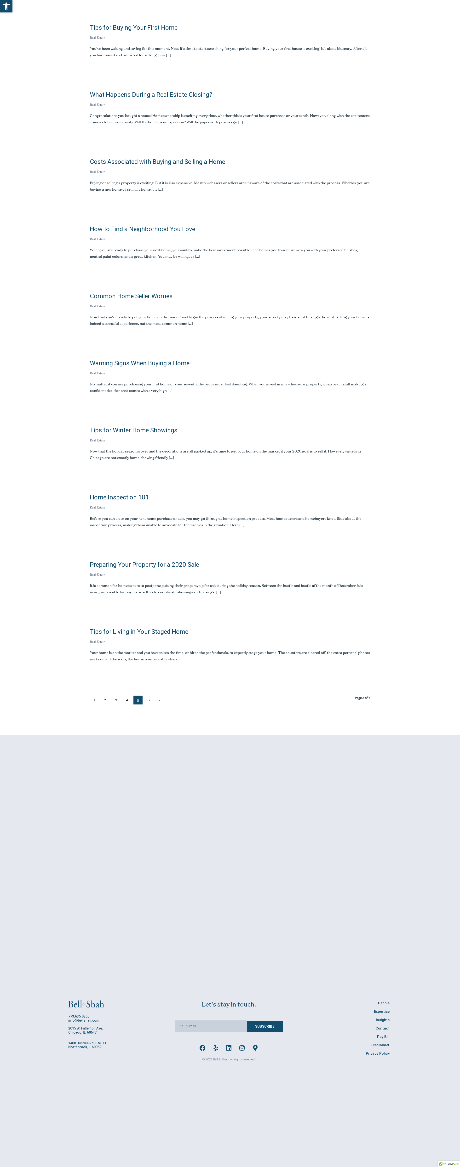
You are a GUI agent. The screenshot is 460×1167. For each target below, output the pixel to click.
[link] (6, 6)
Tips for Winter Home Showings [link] (133, 430)
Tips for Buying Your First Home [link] (134, 27)
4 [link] (127, 700)
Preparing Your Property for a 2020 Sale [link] (144, 564)
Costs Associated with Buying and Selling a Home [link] (157, 161)
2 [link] (105, 700)
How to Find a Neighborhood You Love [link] (142, 229)
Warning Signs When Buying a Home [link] (140, 363)
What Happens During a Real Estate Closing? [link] (151, 94)
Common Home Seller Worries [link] (131, 296)
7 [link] (160, 700)
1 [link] (94, 700)
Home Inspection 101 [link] (119, 497)
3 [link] (116, 700)
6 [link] (149, 700)
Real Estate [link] (97, 38)
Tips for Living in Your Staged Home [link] (139, 631)
